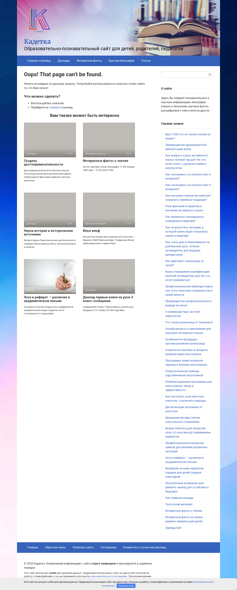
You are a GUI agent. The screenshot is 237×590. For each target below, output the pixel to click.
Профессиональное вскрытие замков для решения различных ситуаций (186, 447)
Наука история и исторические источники (48, 232)
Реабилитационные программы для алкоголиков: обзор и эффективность (188, 386)
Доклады (64, 60)
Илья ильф (91, 231)
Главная (32, 547)
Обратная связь (55, 547)
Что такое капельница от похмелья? (189, 322)
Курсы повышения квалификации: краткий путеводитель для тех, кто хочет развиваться (187, 276)
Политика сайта (83, 547)
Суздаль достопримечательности (43, 162)
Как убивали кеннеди (179, 498)
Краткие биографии (121, 60)
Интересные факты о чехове (105, 161)
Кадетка (37, 41)
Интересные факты (89, 60)
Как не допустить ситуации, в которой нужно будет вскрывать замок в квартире (186, 231)
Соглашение (108, 547)
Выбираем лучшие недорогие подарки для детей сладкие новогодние (184, 472)
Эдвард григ (173, 527)
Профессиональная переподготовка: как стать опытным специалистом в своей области (189, 290)
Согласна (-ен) (126, 585)
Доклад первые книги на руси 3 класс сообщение (108, 299)
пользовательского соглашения (109, 576)
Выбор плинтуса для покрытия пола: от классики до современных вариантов (188, 432)
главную (54, 107)
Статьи (145, 60)
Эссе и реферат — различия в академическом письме (47, 299)
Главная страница (39, 60)
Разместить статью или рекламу (144, 547)
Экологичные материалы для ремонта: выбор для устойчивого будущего (187, 487)
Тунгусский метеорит (179, 504)
